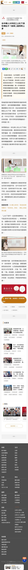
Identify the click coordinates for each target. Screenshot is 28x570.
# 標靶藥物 (14, 310)
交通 (16, 450)
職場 (16, 465)
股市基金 (4, 450)
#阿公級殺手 (12, 337)
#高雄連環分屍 (7, 364)
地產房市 (4, 472)
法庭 (3, 482)
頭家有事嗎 (18, 532)
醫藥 (16, 457)
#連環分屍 (14, 335)
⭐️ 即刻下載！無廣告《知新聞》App (14, 300)
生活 (3, 33)
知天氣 (16, 467)
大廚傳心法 (18, 520)
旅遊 (16, 453)
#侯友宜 (12, 353)
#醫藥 (3, 40)
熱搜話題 (4, 497)
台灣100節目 (18, 510)
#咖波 (5, 394)
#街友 (20, 394)
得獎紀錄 (4, 544)
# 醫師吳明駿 (21, 306)
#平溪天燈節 (7, 351)
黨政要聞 (17, 480)
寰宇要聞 (4, 495)
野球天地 (17, 497)
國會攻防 (17, 482)
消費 (16, 460)
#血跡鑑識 (6, 339)
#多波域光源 (19, 367)
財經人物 (4, 455)
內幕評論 (17, 485)
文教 (16, 462)
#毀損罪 (21, 392)
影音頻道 (4, 510)
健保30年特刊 (19, 527)
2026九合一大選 (19, 512)
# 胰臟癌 (12, 306)
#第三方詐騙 (7, 378)
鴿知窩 (3, 513)
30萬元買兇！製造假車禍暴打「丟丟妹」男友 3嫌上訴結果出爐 (14, 208)
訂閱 (19, 68)
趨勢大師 (4, 467)
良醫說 (16, 524)
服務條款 (4, 554)
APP (24, 68)
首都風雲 (17, 487)
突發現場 (4, 480)
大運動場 (17, 500)
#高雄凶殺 (21, 335)
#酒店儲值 (20, 378)
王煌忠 (11, 33)
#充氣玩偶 (14, 392)
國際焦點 (4, 465)
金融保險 (4, 460)
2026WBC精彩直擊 (20, 522)
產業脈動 (4, 457)
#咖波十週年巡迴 (13, 394)
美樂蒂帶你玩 (18, 529)
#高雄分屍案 (16, 364)
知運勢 (16, 469)
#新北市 (14, 351)
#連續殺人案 (7, 335)
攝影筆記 (4, 520)
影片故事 (4, 515)
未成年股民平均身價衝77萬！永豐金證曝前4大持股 (15, 18)
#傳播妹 (14, 378)
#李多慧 (6, 353)
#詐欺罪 (6, 380)
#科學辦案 (19, 337)
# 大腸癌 (5, 306)
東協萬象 (4, 500)
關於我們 (4, 540)
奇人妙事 (4, 502)
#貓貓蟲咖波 (7, 392)
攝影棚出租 (5, 547)
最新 (10, 2)
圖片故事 (4, 517)
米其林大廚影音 (6, 522)
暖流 (3, 485)
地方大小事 (5, 487)
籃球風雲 (17, 495)
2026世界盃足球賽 (20, 517)
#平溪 (19, 351)
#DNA (5, 367)
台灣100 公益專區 (20, 515)
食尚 (16, 455)
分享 (3, 69)
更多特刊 (14, 426)
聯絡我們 (4, 549)
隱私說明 (4, 552)
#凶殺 (5, 337)
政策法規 (4, 469)
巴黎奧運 (17, 502)
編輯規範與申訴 (6, 542)
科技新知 (4, 462)
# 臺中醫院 (5, 310)
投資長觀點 (5, 453)
